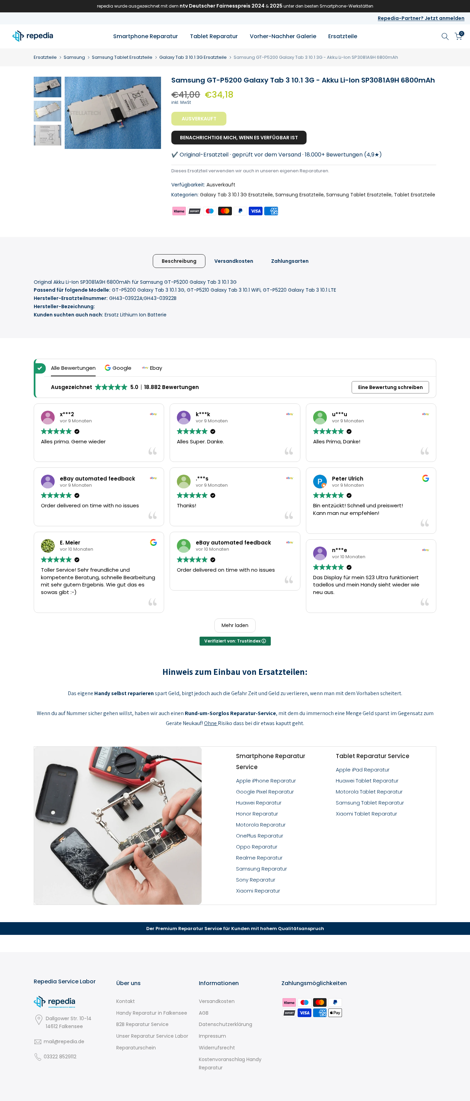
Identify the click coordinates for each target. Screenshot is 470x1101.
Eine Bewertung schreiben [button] (390, 387)
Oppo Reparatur (256, 846)
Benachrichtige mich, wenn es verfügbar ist (239, 137)
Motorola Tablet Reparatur (369, 791)
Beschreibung (179, 260)
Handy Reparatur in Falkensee (151, 1013)
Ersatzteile (342, 36)
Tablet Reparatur (214, 36)
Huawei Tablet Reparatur (367, 780)
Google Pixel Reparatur (265, 791)
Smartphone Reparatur (145, 36)
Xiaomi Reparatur (258, 890)
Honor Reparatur (257, 813)
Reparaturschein (136, 1047)
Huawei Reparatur (258, 802)
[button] (119, 368)
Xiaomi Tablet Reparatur (366, 813)
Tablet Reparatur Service (372, 756)
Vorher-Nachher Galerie (283, 36)
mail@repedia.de (64, 1041)
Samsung (74, 57)
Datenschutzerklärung (225, 1024)
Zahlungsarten (290, 260)
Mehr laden (235, 625)
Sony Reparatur (255, 879)
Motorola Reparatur (261, 824)
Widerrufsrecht (217, 1047)
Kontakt (125, 1001)
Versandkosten (233, 260)
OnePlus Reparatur (259, 835)
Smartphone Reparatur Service (270, 761)
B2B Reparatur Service (142, 1024)
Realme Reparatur (259, 857)
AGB (204, 1013)
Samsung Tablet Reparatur (370, 802)
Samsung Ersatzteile (299, 194)
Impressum (212, 1036)
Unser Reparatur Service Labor (152, 1036)
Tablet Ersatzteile (414, 194)
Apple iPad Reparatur (362, 769)
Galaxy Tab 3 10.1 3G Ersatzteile (193, 57)
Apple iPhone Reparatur (266, 780)
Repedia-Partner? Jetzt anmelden (421, 18)
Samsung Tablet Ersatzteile (122, 57)
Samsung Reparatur (261, 868)
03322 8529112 (60, 1056)
